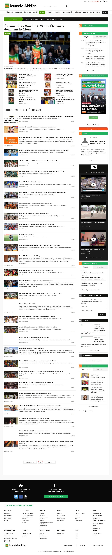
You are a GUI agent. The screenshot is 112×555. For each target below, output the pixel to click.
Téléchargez (94, 117)
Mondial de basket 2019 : (27, 304)
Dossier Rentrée (26, 533)
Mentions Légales (98, 545)
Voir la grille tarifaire (93, 129)
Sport (42, 12)
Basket (42, 19)
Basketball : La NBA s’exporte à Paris (31, 348)
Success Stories (8, 533)
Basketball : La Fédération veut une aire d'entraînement (37, 127)
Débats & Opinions (81, 12)
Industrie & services (27, 517)
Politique (18, 12)
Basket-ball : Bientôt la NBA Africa (30, 182)
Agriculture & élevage (28, 515)
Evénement (9, 12)
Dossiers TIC (25, 535)
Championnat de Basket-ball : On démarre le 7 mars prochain (39, 245)
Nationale (7, 513)
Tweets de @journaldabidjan (86, 411)
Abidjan (86, 37)
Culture (57, 12)
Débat (59, 535)
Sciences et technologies (46, 522)
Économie (27, 12)
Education (42, 515)
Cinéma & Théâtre (80, 513)
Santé (95, 510)
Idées (94, 525)
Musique (77, 517)
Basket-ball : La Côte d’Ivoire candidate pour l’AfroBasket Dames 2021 (42, 192)
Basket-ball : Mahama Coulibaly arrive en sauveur (35, 256)
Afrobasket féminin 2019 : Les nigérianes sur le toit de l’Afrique (40, 293)
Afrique (42, 533)
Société (35, 12)
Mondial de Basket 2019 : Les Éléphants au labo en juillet (38, 327)
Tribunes (95, 527)
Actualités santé (97, 513)
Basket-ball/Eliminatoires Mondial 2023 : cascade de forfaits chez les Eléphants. (45, 137)
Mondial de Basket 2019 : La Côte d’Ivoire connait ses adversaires (41, 371)
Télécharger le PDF (56, 496)
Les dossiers (58, 19)
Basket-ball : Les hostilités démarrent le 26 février (36, 382)
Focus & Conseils (97, 515)
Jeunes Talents (8, 536)
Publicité (82, 545)
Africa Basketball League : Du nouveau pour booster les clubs (40, 405)
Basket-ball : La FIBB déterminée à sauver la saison (36, 224)
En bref (6, 520)
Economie (25, 510)
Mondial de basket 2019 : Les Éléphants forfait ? (35, 393)
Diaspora (42, 518)
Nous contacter (68, 545)
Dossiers (49, 12)
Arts (76, 518)
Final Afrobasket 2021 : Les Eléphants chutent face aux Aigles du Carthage (44, 150)
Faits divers (43, 524)
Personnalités (67, 12)
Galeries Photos (97, 533)
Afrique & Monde (100, 37)
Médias (42, 520)
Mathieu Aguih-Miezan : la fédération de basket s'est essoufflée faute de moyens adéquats (46, 442)
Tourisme (24, 518)
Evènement (61, 530)
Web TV (95, 535)
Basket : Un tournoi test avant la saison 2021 (34, 213)
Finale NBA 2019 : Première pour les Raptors (34, 337)
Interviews (7, 540)
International (95, 12)
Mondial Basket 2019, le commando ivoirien (33, 431)
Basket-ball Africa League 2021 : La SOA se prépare (36, 203)
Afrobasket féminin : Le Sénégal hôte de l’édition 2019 (37, 316)
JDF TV (105, 12)
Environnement (44, 517)
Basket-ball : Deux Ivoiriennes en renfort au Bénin (36, 270)
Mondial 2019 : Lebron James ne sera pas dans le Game (37, 361)
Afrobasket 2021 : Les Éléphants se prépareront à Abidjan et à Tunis (41, 171)
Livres (76, 515)
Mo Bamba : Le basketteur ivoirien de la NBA (34, 418)
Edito (77, 530)
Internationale (8, 515)
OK (102, 314)
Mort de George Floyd (26, 234)
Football (26, 19)
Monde (41, 535)
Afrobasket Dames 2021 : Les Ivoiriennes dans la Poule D (38, 161)
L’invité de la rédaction (10, 538)
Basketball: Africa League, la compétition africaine (36, 280)
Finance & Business (27, 513)
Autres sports (34, 19)
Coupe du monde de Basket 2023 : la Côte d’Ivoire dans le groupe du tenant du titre (46, 116)
